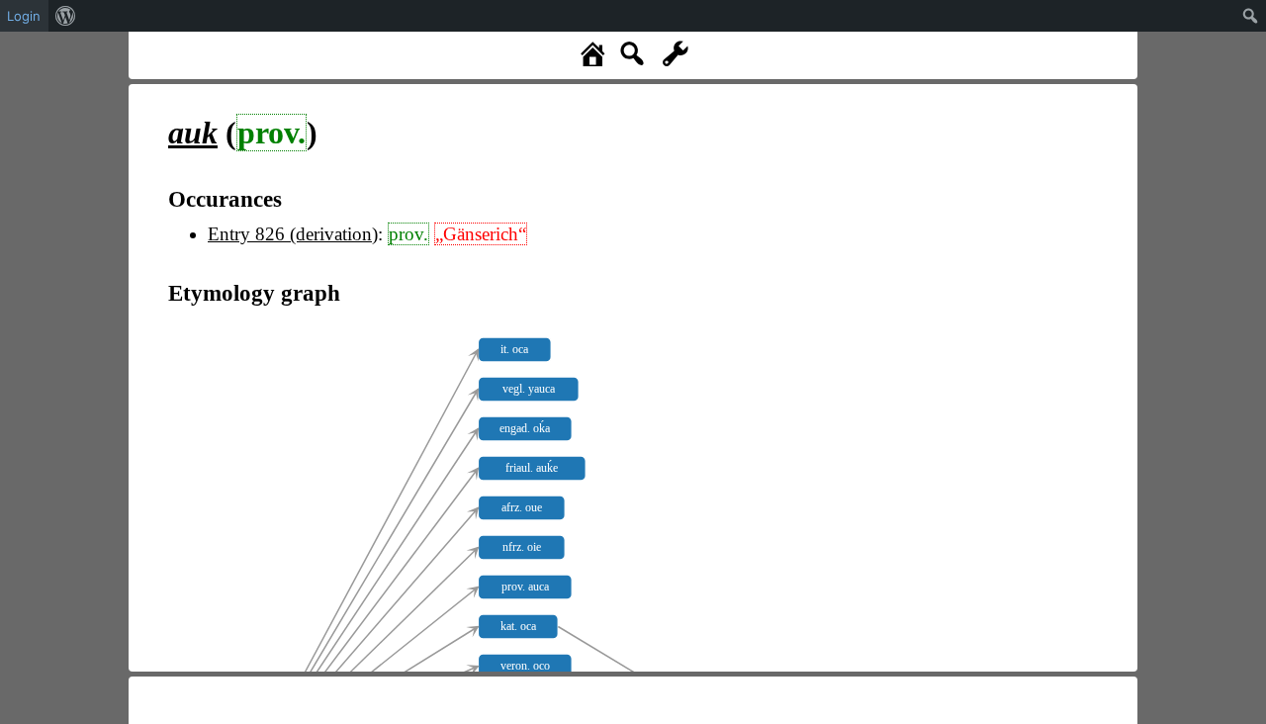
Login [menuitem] (24, 16)
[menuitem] (65, 16)
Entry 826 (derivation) (293, 234)
